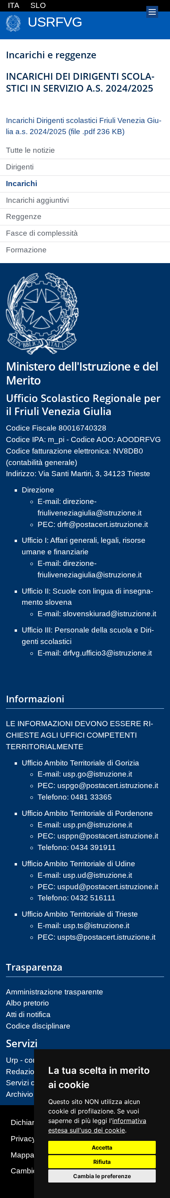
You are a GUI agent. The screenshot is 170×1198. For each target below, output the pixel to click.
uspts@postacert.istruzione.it (106, 937)
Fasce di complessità (42, 233)
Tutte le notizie (30, 150)
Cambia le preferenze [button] (102, 1176)
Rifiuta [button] (102, 1161)
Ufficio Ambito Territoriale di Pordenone (87, 813)
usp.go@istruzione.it (97, 774)
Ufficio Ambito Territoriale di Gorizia (80, 763)
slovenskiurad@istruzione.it (109, 614)
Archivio (19, 1094)
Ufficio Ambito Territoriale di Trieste (80, 914)
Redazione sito (31, 1071)
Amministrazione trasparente (54, 992)
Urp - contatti (27, 1060)
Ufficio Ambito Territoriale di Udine (78, 864)
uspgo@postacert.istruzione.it (107, 785)
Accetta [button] (102, 1147)
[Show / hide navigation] (152, 12)
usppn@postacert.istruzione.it (107, 836)
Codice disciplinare (38, 1026)
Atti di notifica (28, 1014)
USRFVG (55, 22)
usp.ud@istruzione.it (97, 875)
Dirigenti (20, 167)
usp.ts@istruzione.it (96, 925)
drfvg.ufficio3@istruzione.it (107, 653)
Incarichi (21, 183)
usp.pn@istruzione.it (97, 825)
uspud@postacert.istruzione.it (107, 887)
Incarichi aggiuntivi (37, 200)
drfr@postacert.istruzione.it (102, 524)
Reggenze (24, 216)
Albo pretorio (27, 1003)
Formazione (26, 250)
